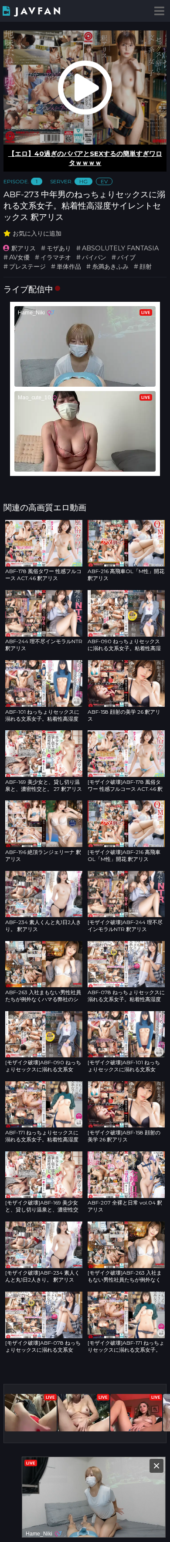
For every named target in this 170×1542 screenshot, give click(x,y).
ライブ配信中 (28, 289)
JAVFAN (39, 11)
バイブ (126, 257)
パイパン (94, 257)
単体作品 (69, 266)
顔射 (145, 266)
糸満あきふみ (110, 266)
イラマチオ (56, 257)
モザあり (59, 248)
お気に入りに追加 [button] (37, 233)
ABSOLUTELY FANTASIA (120, 248)
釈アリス (23, 248)
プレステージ (27, 266)
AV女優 (19, 257)
